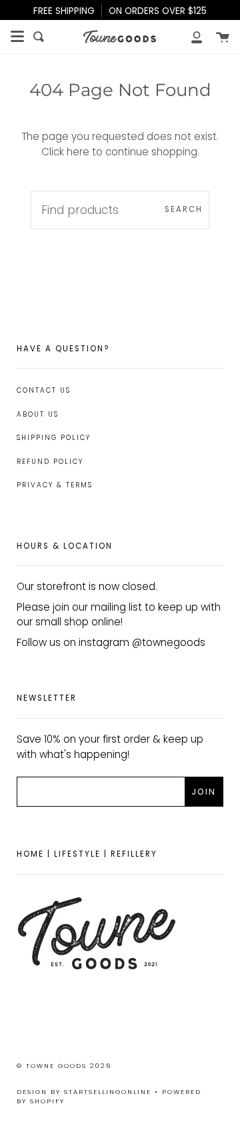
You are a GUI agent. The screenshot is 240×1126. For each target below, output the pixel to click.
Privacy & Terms (55, 485)
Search (184, 209)
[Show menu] (17, 37)
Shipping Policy (54, 437)
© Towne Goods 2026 (64, 1065)
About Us (38, 414)
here (78, 152)
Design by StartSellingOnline (86, 1091)
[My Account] (189, 36)
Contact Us (44, 390)
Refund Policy (50, 461)
